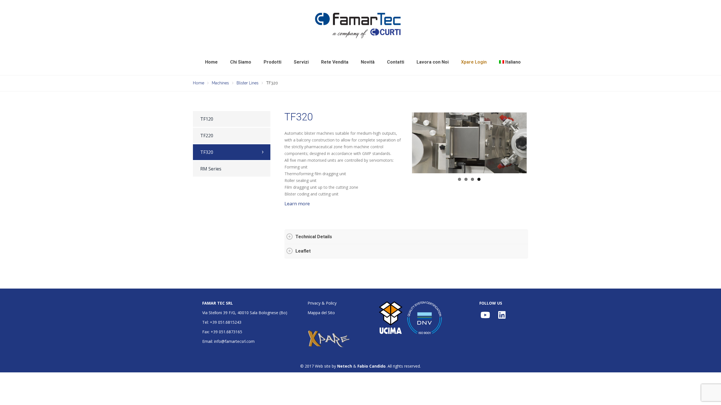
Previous (403, 142)
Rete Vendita (334, 62)
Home (211, 62)
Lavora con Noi (433, 62)
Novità (368, 62)
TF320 (206, 152)
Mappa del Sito (321, 312)
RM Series (210, 169)
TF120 (206, 119)
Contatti (395, 62)
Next (535, 142)
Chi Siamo (240, 62)
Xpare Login (474, 62)
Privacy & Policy (322, 303)
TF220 (206, 135)
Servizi (301, 62)
